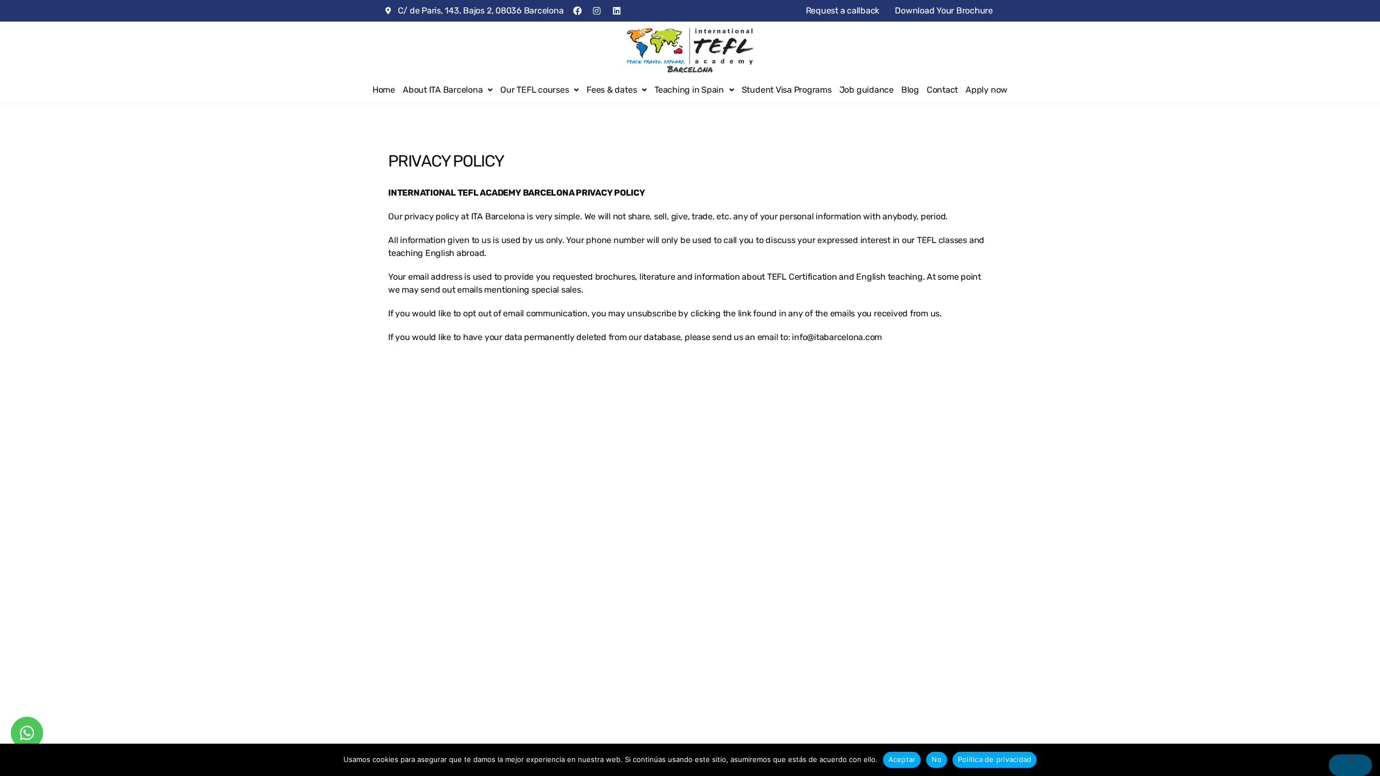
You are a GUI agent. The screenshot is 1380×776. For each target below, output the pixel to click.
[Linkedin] (616, 10)
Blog (910, 90)
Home (383, 90)
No (937, 759)
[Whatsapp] (27, 733)
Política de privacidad (995, 759)
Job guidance (866, 90)
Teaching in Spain (689, 90)
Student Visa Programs (787, 90)
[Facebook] (576, 10)
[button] (447, 90)
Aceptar (902, 759)
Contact (942, 90)
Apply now (986, 90)
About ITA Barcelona (442, 90)
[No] (1350, 765)
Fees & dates (611, 90)
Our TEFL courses (534, 90)
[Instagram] (596, 10)
